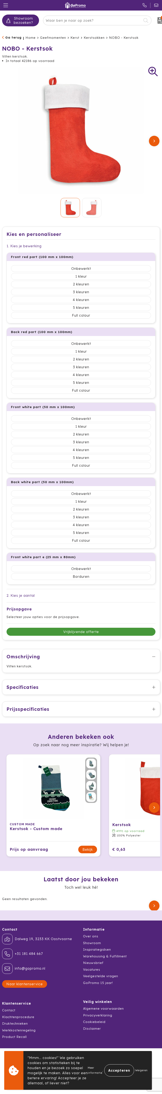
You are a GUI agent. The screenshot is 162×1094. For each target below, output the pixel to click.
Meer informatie (95, 1070)
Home (31, 38)
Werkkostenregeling (19, 1030)
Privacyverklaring (97, 1015)
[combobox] (92, 20)
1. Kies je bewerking (24, 246)
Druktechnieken (15, 1023)
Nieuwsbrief (93, 963)
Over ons (90, 936)
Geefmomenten (53, 38)
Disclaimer (92, 1029)
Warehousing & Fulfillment (105, 956)
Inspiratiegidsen (97, 950)
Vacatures (91, 970)
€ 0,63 (118, 849)
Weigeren (141, 1070)
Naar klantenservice (24, 984)
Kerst (74, 38)
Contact (8, 1010)
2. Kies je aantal (21, 595)
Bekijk (87, 849)
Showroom (92, 943)
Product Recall (14, 1037)
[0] (157, 20)
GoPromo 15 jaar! (98, 983)
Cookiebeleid (94, 1022)
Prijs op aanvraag (29, 849)
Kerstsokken (94, 38)
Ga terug (13, 37)
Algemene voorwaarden (103, 1009)
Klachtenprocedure (18, 1017)
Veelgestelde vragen (100, 976)
